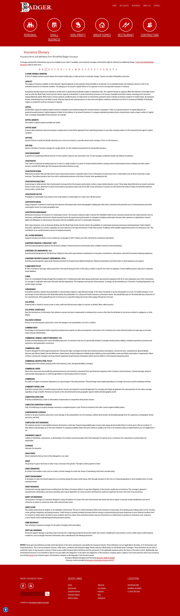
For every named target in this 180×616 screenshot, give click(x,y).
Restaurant (126, 35)
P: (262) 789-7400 (134, 591)
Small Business (54, 37)
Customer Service (74, 591)
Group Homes (102, 35)
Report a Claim (73, 598)
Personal (30, 35)
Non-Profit (78, 35)
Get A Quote (72, 588)
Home (70, 585)
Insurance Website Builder (106, 558)
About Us (101, 585)
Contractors (150, 35)
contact (31, 555)
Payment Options (74, 595)
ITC (113, 560)
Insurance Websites (72, 558)
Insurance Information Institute (98, 560)
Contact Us (101, 598)
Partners (101, 591)
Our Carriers (102, 588)
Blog (99, 595)
